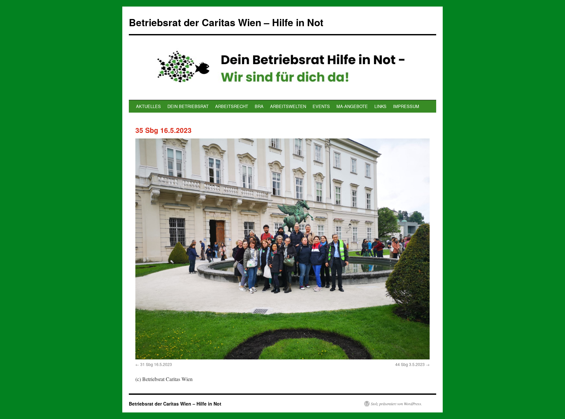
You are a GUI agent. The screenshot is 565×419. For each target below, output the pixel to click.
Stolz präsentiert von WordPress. (396, 403)
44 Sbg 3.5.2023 (410, 364)
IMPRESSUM (406, 106)
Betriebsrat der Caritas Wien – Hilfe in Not (226, 22)
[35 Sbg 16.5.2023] (282, 248)
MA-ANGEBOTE (352, 106)
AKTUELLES (148, 106)
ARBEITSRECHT (231, 106)
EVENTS (321, 106)
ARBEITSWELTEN (288, 106)
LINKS (380, 106)
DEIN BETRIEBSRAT (188, 106)
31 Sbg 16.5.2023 (156, 364)
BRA (259, 106)
